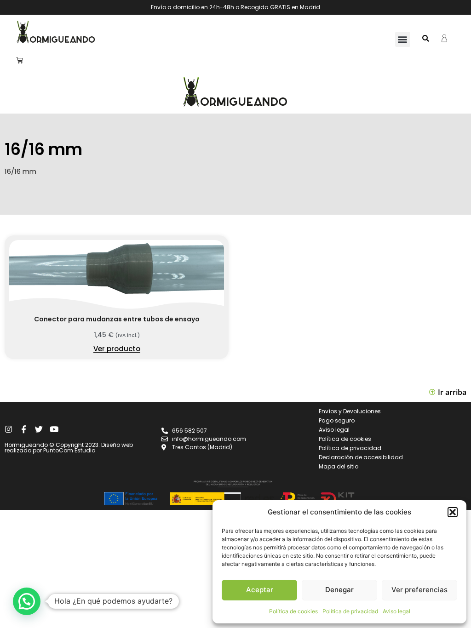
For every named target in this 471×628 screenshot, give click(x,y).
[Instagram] (8, 429)
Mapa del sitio (338, 466)
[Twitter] (39, 429)
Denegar (339, 589)
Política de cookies (293, 611)
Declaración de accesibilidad (361, 457)
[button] (452, 512)
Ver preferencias (419, 589)
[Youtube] (54, 429)
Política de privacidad (350, 611)
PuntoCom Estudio (69, 450)
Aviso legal (396, 611)
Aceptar (259, 589)
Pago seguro (337, 420)
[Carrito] (19, 60)
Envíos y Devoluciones (350, 411)
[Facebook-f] (24, 429)
